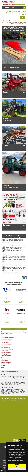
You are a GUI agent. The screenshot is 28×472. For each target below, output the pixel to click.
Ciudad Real (11, 378)
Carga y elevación (4, 342)
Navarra (5, 382)
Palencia (13, 382)
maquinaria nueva (6, 333)
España (3, 374)
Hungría (15, 391)
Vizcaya (10, 384)
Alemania (8, 389)
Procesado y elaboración (6, 362)
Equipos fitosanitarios (5, 347)
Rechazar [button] (17, 466)
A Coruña (3, 376)
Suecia (6, 393)
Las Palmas (4, 381)
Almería (17, 376)
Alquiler (2, 367)
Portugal (9, 392)
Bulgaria (19, 389)
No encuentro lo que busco (19, 4)
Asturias (21, 376)
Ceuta (7, 378)
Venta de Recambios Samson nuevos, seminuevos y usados (12, 272)
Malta (18, 391)
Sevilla (10, 383)
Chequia (22, 389)
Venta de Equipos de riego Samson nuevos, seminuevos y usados (13, 256)
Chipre (23, 390)
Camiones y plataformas (6, 355)
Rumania (13, 392)
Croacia (17, 390)
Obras (2, 357)
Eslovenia (18, 392)
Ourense (9, 382)
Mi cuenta (24, 1)
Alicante (13, 376)
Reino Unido (3, 389)
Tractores (3, 335)
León (7, 381)
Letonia (2, 391)
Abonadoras (3, 345)
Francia (11, 389)
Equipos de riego (4, 350)
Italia (20, 390)
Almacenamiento (4, 360)
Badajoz (2, 377)
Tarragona (16, 383)
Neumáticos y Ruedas (5, 363)
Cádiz (21, 377)
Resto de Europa (11, 393)
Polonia (5, 392)
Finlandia (2, 393)
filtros (22, 17)
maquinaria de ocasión (18, 332)
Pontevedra (18, 382)
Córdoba (15, 378)
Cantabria (25, 377)
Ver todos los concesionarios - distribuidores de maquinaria (14, 328)
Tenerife (2, 383)
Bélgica (15, 389)
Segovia (6, 383)
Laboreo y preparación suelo (6, 339)
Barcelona (11, 377)
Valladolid (7, 384)
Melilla (22, 381)
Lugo (13, 381)
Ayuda (4, 460)
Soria (13, 383)
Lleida (10, 381)
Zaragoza (19, 384)
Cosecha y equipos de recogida (7, 337)
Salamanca (23, 382)
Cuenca (19, 378)
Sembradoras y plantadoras (6, 344)
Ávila (24, 376)
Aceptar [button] (17, 464)
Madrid (15, 381)
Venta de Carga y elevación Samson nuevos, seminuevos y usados (14, 247)
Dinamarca (3, 390)
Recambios (3, 365)
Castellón (3, 378)
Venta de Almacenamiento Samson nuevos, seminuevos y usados (14, 267)
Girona (22, 378)
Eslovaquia (22, 392)
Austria (2, 392)
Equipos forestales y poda (6, 352)
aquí (18, 462)
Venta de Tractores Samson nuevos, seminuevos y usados (12, 239)
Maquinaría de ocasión (8, 371)
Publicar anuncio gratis (8, 4)
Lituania (6, 391)
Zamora (14, 384)
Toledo (23, 383)
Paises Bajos (22, 391)
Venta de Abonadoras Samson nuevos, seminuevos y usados (13, 250)
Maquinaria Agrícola (6, 9)
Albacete (9, 376)
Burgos (14, 377)
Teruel (20, 383)
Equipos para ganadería (5, 354)
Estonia (7, 390)
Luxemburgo (10, 391)
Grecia (14, 390)
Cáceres (18, 377)
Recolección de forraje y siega (7, 349)
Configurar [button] (16, 468)
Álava (6, 376)
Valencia (2, 384)
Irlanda (10, 390)
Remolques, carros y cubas (6, 340)
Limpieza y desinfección (6, 358)
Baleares (6, 377)
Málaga (19, 381)
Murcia (2, 382)
